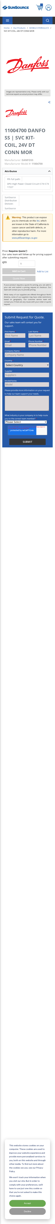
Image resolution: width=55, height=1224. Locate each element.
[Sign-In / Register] (48, 7)
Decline (27, 1211)
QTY (4, 262)
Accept (27, 1203)
